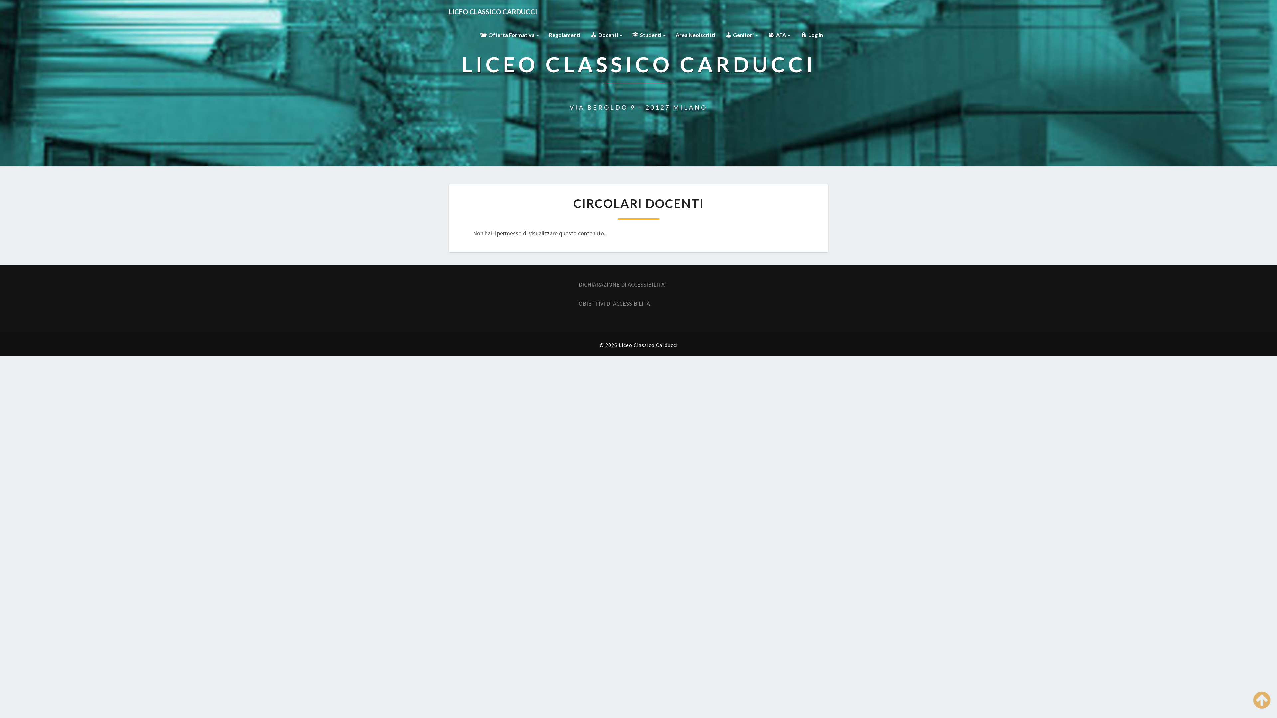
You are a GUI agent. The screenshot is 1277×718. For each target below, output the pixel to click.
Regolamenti (564, 35)
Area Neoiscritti (695, 35)
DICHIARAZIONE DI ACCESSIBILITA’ (622, 284)
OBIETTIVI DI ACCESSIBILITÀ (614, 303)
